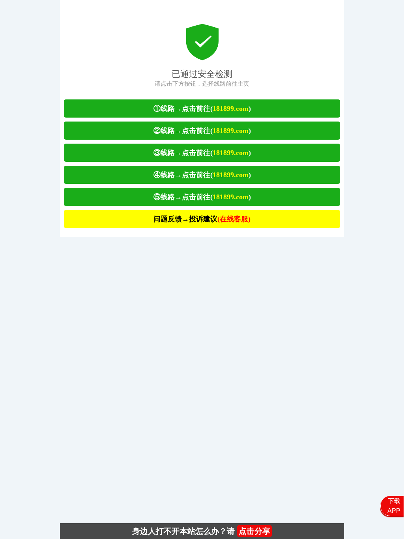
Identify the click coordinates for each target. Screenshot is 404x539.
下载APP (393, 506)
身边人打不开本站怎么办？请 (201, 531)
